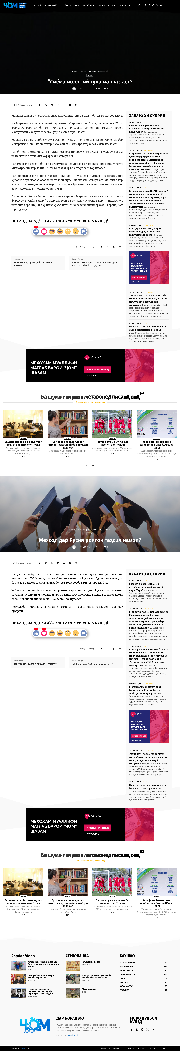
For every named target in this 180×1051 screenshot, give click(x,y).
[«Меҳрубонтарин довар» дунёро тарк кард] (18, 979)
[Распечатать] (63, 105)
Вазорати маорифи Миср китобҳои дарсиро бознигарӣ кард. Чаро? (146, 128)
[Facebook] (145, 5)
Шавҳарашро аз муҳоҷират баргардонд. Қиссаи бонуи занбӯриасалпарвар (145, 231)
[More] (120, 246)
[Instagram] (149, 5)
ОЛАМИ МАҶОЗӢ (135, 150)
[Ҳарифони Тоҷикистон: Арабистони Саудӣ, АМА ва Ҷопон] (157, 424)
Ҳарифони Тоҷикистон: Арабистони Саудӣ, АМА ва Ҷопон (156, 444)
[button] (139, 5)
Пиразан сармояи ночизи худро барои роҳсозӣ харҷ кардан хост (148, 329)
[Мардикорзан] (73, 993)
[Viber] (76, 105)
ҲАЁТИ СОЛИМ (135, 122)
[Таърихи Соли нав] (73, 966)
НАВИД (75, 71)
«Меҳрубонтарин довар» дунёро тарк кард (41, 976)
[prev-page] (86, 466)
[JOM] (74, 88)
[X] (157, 5)
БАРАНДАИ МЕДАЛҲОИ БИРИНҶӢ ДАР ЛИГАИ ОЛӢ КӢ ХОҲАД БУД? (94, 264)
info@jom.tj (72, 1035)
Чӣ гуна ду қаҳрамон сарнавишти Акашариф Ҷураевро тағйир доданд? (41, 991)
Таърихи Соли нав (91, 962)
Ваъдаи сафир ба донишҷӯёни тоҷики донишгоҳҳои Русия (23, 443)
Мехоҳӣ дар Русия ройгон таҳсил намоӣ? (33, 264)
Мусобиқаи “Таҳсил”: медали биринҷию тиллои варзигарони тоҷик (44, 964)
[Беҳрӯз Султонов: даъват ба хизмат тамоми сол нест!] (73, 979)
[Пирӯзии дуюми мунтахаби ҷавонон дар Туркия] (112, 424)
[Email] (57, 105)
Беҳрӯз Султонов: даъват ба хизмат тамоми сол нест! (96, 976)
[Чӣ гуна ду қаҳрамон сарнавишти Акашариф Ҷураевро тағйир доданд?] (18, 993)
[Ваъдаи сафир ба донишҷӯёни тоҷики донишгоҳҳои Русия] (23, 424)
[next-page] (92, 466)
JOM (80, 88)
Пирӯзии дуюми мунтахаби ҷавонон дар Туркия (112, 443)
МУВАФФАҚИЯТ (135, 225)
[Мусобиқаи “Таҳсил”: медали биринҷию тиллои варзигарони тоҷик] (18, 966)
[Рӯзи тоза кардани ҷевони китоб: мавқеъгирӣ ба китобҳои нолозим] (68, 424)
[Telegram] (153, 5)
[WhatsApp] (51, 105)
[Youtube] (161, 5)
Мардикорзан (89, 989)
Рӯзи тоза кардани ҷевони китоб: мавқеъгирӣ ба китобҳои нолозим (68, 444)
